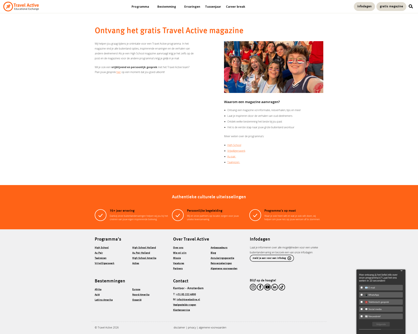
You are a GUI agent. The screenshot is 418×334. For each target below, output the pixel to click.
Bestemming (166, 6)
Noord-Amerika (140, 294)
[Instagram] (253, 287)
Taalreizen (233, 162)
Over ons (178, 247)
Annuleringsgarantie (222, 258)
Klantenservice (181, 310)
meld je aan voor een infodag (269, 258)
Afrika (98, 289)
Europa (136, 289)
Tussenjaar (213, 6)
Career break (235, 6)
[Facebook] (260, 287)
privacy (192, 327)
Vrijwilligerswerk (236, 151)
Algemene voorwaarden (224, 268)
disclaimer (179, 327)
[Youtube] (267, 287)
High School (234, 145)
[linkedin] (274, 287)
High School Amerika (144, 258)
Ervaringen (192, 6)
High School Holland (144, 247)
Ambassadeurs (219, 247)
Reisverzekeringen (221, 263)
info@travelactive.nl (188, 299)
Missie (177, 258)
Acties (135, 263)
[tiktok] (282, 287)
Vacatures (178, 263)
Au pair (231, 156)
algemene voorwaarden (212, 327)
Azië (97, 294)
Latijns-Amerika (104, 300)
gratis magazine (391, 6)
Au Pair (99, 253)
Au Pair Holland (141, 253)
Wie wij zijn (179, 253)
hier (118, 72)
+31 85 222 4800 (186, 294)
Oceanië (136, 300)
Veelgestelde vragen (184, 305)
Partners (178, 268)
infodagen (364, 6)
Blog (213, 253)
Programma (140, 6)
